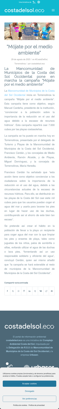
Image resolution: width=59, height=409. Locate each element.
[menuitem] (53, 10)
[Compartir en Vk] (40, 291)
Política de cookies (20, 405)
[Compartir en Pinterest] (24, 291)
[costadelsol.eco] (24, 10)
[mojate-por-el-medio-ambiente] (29, 31)
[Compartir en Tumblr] (35, 291)
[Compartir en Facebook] (7, 291)
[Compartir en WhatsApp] (18, 291)
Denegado (29, 391)
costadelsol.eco (38, 63)
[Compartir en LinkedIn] (29, 291)
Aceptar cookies (29, 383)
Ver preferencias (29, 398)
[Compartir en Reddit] (46, 291)
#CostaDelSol (41, 59)
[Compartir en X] (13, 291)
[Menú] (53, 10)
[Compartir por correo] (51, 291)
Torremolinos (20, 63)
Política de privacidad (37, 405)
